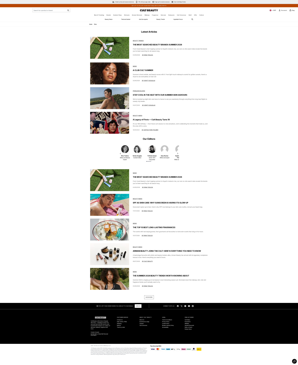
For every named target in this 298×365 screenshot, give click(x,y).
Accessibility (165, 327)
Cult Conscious (143, 325)
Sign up (138, 306)
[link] (283, 10)
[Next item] (177, 153)
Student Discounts (189, 325)
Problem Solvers (139, 91)
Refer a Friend (188, 327)
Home (90, 24)
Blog (95, 24)
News (135, 66)
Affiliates (187, 323)
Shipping (119, 323)
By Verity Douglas (148, 80)
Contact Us (120, 319)
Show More (149, 297)
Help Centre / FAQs (122, 321)
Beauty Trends (160, 19)
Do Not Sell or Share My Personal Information (99, 334)
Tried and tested (125, 19)
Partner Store (188, 329)
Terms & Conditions (167, 319)
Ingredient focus (178, 19)
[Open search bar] (192, 19)
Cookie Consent (95, 332)
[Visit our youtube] (189, 306)
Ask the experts (143, 19)
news (135, 173)
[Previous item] (120, 153)
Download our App (144, 321)
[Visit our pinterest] (193, 306)
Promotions (187, 321)
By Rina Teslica (147, 55)
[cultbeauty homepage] (149, 10)
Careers (142, 323)
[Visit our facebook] (178, 306)
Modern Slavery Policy (168, 325)
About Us (142, 319)
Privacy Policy (165, 321)
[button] (294, 361)
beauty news (137, 199)
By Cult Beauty (147, 261)
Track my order (121, 327)
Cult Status (187, 319)
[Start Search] (68, 10)
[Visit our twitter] (181, 306)
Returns (119, 325)
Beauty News (108, 19)
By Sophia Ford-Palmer (150, 130)
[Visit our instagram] (185, 306)
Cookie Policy (165, 323)
